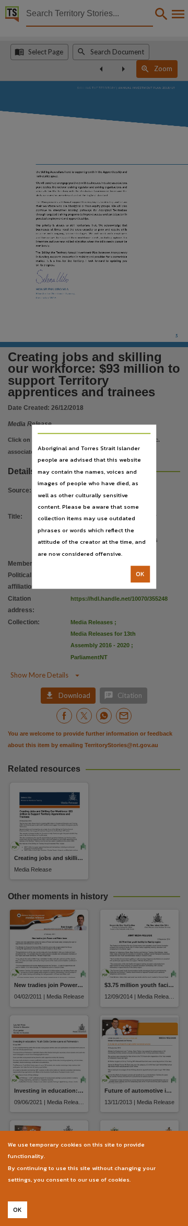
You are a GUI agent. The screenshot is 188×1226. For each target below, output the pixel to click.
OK (140, 574)
